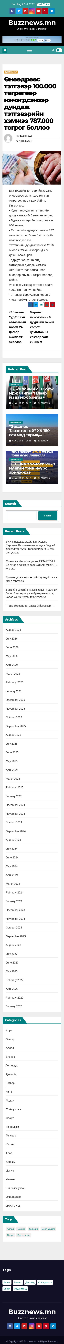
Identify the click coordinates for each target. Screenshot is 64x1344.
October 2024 (14, 822)
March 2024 (13, 883)
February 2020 (14, 997)
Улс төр (10, 1144)
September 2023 (16, 936)
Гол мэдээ (12, 1065)
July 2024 (12, 848)
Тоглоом (11, 1135)
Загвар (10, 1083)
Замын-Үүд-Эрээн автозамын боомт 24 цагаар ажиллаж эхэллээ (17, 327)
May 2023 (12, 971)
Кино (9, 1091)
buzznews (26, 135)
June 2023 (12, 962)
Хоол (9, 1153)
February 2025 (14, 787)
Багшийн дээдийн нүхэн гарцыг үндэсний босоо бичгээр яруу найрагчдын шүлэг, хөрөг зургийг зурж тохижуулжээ (31, 593)
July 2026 (12, 638)
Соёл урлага (13, 1109)
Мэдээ (10, 1100)
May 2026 (12, 656)
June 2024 (12, 857)
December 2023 (15, 910)
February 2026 (14, 682)
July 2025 (12, 743)
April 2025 (12, 770)
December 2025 (15, 700)
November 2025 (15, 708)
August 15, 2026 (21, 478)
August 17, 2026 (21, 403)
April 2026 (12, 664)
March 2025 (13, 778)
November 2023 (15, 918)
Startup (10, 1039)
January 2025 (14, 796)
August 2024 (13, 840)
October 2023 (14, 927)
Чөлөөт (10, 1179)
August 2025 (13, 735)
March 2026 (13, 673)
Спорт (10, 1118)
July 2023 (12, 953)
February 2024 (14, 892)
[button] (53, 50)
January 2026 (14, 691)
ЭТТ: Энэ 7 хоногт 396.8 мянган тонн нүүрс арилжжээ (32, 468)
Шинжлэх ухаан (15, 1188)
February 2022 (14, 980)
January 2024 (14, 901)
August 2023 (13, 945)
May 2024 (12, 866)
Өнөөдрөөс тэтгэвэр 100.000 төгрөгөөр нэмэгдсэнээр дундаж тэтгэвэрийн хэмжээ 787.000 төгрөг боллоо (30, 103)
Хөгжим (10, 1161)
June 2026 (12, 647)
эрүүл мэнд (13, 1205)
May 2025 (12, 761)
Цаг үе (10, 1170)
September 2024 (16, 831)
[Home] (4, 50)
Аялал (10, 1048)
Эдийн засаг (11, 72)
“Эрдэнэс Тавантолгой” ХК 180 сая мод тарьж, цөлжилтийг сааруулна (29, 434)
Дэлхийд (11, 1074)
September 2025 (16, 726)
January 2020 (14, 1006)
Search (10, 504)
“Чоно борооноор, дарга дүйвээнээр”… (30, 605)
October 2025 (14, 717)
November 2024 (15, 813)
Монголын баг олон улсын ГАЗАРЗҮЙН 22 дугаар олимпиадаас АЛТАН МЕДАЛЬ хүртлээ (31, 565)
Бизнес (10, 1056)
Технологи (12, 1126)
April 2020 (12, 988)
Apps (9, 1030)
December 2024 (15, 805)
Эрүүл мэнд (23, 1235)
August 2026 (13, 629)
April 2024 (12, 875)
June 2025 (12, 752)
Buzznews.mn (32, 23)
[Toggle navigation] (29, 50)
